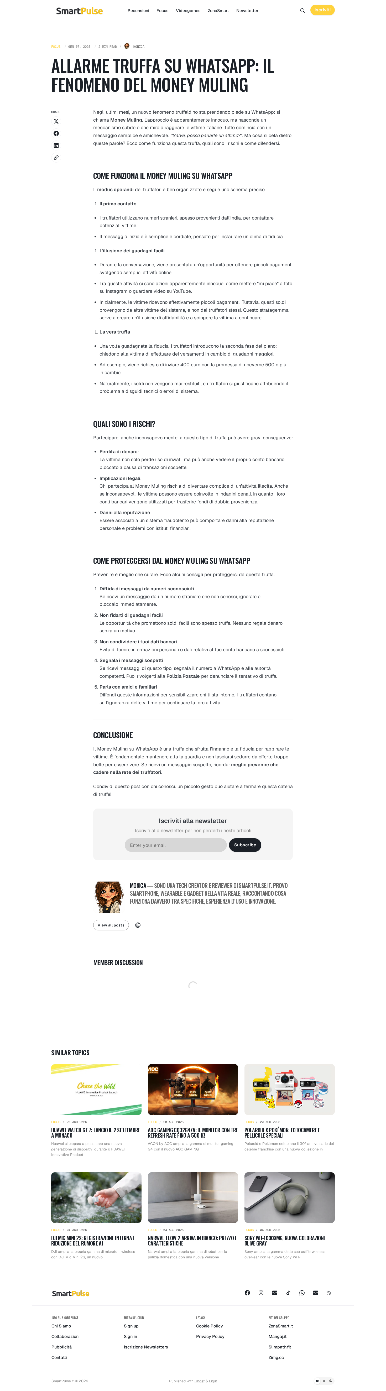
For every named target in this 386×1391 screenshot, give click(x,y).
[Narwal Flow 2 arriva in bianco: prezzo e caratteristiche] (193, 1216)
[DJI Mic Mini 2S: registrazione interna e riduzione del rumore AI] (96, 1216)
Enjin (213, 1381)
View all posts (111, 925)
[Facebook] (247, 1293)
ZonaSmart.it (281, 1326)
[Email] (274, 1293)
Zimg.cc (276, 1357)
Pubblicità (61, 1347)
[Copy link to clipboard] (56, 158)
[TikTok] (288, 1293)
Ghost (200, 1381)
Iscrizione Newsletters (146, 1347)
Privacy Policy (210, 1336)
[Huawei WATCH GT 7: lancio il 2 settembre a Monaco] (96, 1111)
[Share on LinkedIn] (56, 145)
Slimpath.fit (280, 1347)
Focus (163, 10)
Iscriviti (323, 10)
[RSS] (329, 1293)
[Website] (138, 925)
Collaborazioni (65, 1336)
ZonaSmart (218, 10)
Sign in (130, 1336)
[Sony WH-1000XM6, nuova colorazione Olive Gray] (289, 1216)
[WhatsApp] (302, 1293)
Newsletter (247, 10)
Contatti (59, 1357)
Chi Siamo (61, 1326)
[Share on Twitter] (56, 121)
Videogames (188, 10)
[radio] (317, 1381)
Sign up (131, 1326)
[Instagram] (261, 1293)
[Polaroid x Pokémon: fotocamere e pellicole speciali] (289, 1111)
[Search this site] (302, 10)
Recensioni (138, 10)
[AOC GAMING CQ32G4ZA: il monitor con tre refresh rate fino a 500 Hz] (193, 1111)
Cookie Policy (209, 1326)
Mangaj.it (278, 1336)
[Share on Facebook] (56, 133)
